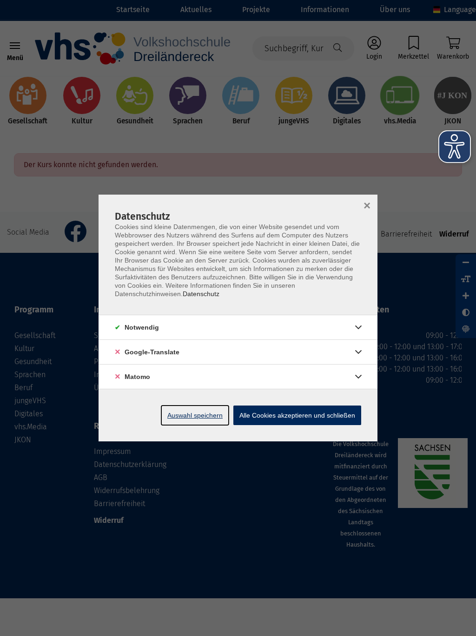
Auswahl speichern (195, 415)
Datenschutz (201, 294)
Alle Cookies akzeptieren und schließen (297, 415)
